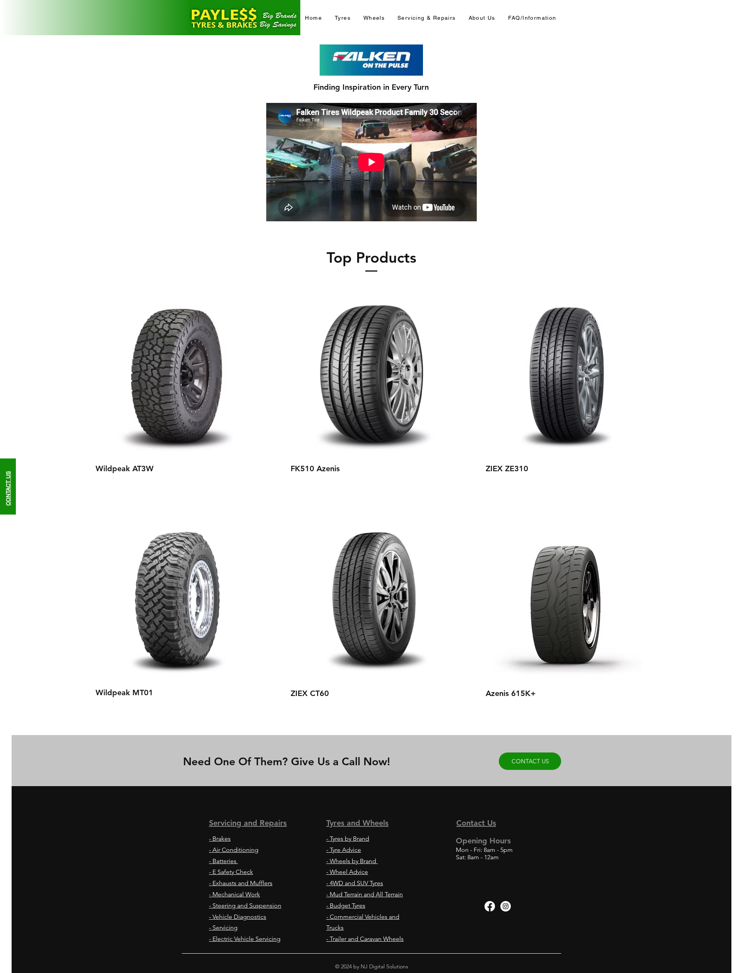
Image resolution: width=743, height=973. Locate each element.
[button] (532, 18)
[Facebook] (489, 906)
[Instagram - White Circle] (505, 906)
